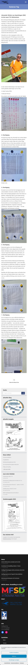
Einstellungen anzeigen (14, 660)
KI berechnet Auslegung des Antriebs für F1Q (12, 480)
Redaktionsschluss (7, 538)
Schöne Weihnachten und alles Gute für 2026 (10, 561)
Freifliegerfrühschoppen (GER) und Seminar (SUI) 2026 (12, 570)
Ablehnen (14, 656)
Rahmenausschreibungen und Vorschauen (10, 578)
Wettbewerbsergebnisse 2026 (9, 462)
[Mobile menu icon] (26, 2)
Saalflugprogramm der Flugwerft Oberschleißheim (11, 574)
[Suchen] (23, 393)
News (4, 640)
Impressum (22, 663)
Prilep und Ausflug (7, 466)
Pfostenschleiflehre (7, 457)
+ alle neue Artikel (6, 469)
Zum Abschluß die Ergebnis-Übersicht (11, 464)
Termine (4, 643)
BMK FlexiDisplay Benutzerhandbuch (11, 492)
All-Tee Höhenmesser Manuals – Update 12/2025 (13, 484)
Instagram (7, 629)
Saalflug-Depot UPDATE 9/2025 (9, 488)
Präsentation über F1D (8, 476)
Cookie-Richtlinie (7, 663)
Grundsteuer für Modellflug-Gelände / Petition (11, 566)
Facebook (7, 627)
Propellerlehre (6, 459)
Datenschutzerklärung (15, 663)
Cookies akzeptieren (14, 652)
